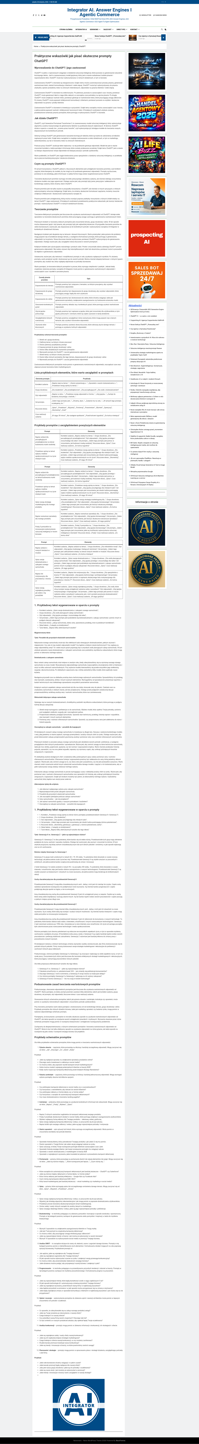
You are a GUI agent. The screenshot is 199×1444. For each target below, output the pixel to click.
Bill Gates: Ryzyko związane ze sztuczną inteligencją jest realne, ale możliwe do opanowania (144, 445)
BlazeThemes (120, 1440)
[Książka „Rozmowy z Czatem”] (99, 39)
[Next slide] (165, 2)
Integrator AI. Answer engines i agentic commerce (99, 12)
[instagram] (36, 15)
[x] (38, 15)
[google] (41, 15)
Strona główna (65, 29)
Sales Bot (107, 29)
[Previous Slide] (162, 2)
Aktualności (135, 305)
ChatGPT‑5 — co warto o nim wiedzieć (143, 316)
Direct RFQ (121, 29)
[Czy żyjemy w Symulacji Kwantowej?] (58, 39)
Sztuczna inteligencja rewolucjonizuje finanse (146, 348)
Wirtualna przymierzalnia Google (141, 472)
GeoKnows (94, 29)
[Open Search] (162, 29)
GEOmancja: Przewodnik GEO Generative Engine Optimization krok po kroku (130, 2)
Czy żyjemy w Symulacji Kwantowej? (78, 36)
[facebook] (33, 15)
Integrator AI (81, 29)
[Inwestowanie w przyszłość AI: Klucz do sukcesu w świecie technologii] (133, 39)
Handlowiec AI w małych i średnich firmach (145, 379)
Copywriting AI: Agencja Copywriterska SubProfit (147, 320)
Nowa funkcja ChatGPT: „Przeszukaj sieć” (144, 324)
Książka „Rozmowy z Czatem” (116, 36)
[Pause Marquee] (163, 37)
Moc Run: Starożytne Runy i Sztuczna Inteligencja (147, 344)
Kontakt (133, 29)
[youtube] (44, 15)
